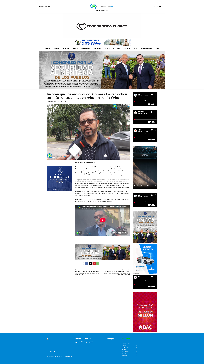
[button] (163, 7)
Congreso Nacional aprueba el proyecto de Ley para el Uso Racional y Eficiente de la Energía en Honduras (117, 273)
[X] (90, 263)
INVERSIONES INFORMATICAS (63, 356)
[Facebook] (154, 7)
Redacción (50, 101)
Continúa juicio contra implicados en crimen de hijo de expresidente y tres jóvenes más (87, 273)
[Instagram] (157, 7)
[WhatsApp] (97, 263)
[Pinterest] (94, 263)
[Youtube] (160, 7)
